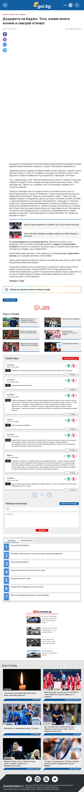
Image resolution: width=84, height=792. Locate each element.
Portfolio (47, 789)
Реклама (70, 785)
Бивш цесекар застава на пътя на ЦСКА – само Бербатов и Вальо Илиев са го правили (61, 694)
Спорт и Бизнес (74, 769)
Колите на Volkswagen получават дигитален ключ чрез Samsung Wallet (49, 619)
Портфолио (53, 787)
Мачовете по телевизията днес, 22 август (21, 728)
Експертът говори (33, 769)
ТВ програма (35, 734)
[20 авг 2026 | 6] (22, 749)
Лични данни (55, 789)
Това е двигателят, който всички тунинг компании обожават (48, 641)
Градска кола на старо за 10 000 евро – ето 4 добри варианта (49, 630)
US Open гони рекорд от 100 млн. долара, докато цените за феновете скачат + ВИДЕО (61, 763)
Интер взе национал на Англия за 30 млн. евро (28, 570)
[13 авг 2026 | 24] (62, 714)
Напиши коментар (45, 308)
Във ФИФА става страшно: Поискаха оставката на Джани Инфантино (37, 554)
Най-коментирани (27, 540)
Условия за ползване (42, 787)
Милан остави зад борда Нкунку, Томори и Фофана (30, 595)
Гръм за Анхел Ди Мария (20, 545)
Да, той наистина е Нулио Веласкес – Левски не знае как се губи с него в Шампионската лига (60, 729)
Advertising (40, 789)
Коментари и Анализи (72, 699)
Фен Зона (77, 734)
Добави (42, 530)
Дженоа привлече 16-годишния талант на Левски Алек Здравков (28, 320)
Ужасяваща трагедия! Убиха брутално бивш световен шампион (20, 694)
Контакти (63, 785)
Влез (63, 503)
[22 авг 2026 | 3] (22, 714)
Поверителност (30, 787)
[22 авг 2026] (22, 680)
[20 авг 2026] (62, 680)
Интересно (35, 699)
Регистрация (71, 503)
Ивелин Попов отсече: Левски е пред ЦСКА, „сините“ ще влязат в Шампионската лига (19, 763)
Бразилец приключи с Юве (21, 578)
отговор (72, 374)
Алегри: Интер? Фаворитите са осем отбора (27, 587)
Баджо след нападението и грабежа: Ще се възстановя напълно (51, 225)
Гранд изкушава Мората (20, 562)
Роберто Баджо (10, 300)
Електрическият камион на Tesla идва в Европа (49, 653)
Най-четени (11, 540)
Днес (67, 5)
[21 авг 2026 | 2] (62, 749)
